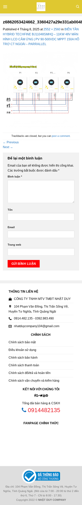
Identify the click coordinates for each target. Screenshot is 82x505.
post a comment (61, 136)
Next (8, 147)
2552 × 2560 (51, 29)
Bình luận (15, 176)
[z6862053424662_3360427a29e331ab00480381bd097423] (41, 89)
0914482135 (44, 410)
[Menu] (5, 6)
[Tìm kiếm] (77, 6)
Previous (11, 142)
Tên (10, 209)
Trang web (14, 244)
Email (11, 227)
